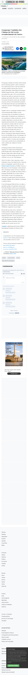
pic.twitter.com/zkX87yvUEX (10, 249)
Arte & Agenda (5, 598)
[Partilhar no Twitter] (21, 48)
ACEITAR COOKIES (13, 665)
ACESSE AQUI (14, 373)
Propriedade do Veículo (8, 633)
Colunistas (4, 543)
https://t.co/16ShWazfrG (8, 247)
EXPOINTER (18, 8)
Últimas (4, 532)
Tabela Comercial (6, 670)
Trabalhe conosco (6, 639)
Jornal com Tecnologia (7, 618)
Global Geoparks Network (8, 166)
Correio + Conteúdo (7, 614)
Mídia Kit (4, 668)
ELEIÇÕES (10, 8)
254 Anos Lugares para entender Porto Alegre (13, 370)
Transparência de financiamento (10, 635)
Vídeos (3, 555)
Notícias (4, 557)
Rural (3, 575)
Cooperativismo (6, 616)
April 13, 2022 (13, 253)
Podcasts (4, 552)
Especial (4, 606)
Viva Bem (4, 620)
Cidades (3, 6)
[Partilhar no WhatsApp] (24, 48)
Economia (4, 561)
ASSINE (4, 8)
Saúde (3, 582)
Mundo (3, 573)
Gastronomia (5, 602)
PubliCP (4, 538)
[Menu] (3, 2)
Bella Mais (4, 600)
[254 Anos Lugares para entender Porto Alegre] (14, 354)
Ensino (3, 579)
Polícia (3, 565)
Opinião (4, 541)
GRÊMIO (24, 8)
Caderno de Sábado (7, 604)
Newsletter (4, 536)
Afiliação (4, 630)
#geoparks (5, 237)
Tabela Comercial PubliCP (8, 672)
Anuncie (4, 663)
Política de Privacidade (7, 641)
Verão (3, 584)
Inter (3, 596)
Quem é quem (5, 637)
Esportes (4, 586)
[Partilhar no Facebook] (17, 48)
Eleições (4, 534)
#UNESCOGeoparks (10, 245)
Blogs (3, 545)
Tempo (3, 577)
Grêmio (4, 593)
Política (3, 559)
